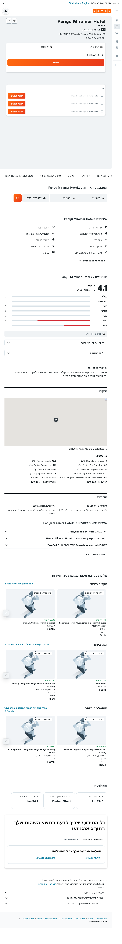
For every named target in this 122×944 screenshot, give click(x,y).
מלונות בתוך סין (66, 919)
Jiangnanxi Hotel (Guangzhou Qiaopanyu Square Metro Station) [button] (82, 624)
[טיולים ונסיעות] (117, 56)
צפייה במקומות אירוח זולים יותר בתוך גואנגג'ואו (26, 644)
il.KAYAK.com (102, 919)
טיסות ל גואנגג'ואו (93, 857)
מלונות (90, 919)
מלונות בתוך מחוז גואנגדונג (47, 919)
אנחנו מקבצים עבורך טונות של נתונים (85, 898)
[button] (3, 3)
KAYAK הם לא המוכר (94, 892)
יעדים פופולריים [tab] (71, 839)
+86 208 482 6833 (95, 37)
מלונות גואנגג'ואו (27, 919)
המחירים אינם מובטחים (47, 884)
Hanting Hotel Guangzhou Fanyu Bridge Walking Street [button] (31, 751)
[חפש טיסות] (117, 20)
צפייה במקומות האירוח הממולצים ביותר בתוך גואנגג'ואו (25, 709)
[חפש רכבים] (117, 33)
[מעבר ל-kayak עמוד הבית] (102, 11)
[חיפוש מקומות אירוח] (117, 27)
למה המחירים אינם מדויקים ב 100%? (86, 903)
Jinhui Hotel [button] (100, 683)
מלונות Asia (80, 919)
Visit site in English (79, 3)
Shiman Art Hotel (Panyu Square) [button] (39, 622)
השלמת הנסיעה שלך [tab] (93, 839)
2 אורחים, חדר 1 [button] (95, 54)
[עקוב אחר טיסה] (117, 48)
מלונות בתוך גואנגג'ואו (45, 857)
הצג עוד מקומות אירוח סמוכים (18, 583)
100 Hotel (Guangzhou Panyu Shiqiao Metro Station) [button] (33, 685)
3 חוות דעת (87, 29)
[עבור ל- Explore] (117, 41)
